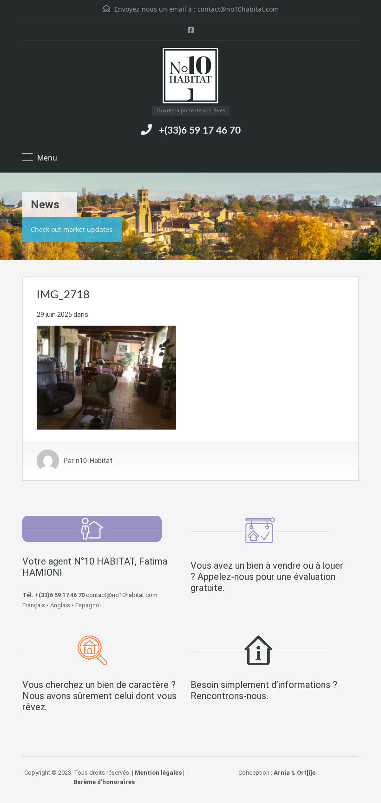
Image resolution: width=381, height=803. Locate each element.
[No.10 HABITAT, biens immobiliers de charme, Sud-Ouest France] (190, 77)
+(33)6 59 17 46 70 (200, 130)
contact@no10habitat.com (238, 9)
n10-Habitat (94, 460)
